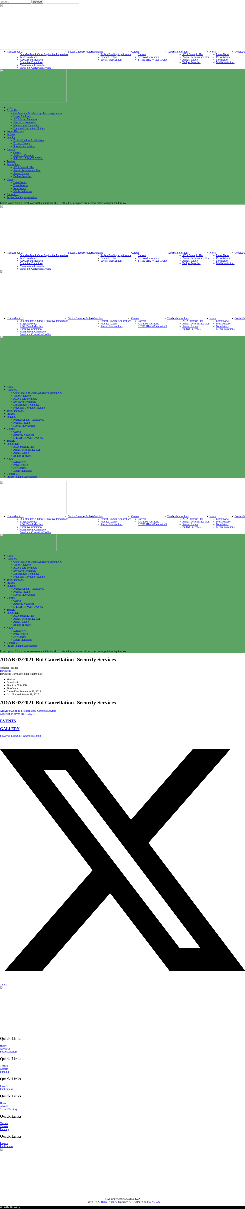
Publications (6, 1089)
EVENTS (8, 721)
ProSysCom (153, 1201)
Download (5, 670)
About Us (5, 1048)
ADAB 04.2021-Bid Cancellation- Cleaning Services (28, 710)
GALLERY (10, 729)
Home (3, 1045)
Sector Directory (8, 1051)
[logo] (39, 48)
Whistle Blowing (10, 1207)
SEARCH (37, 2)
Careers (4, 1068)
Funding (4, 1071)
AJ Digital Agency (107, 1201)
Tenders (4, 1065)
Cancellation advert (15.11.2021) (17, 713)
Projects (4, 1086)
